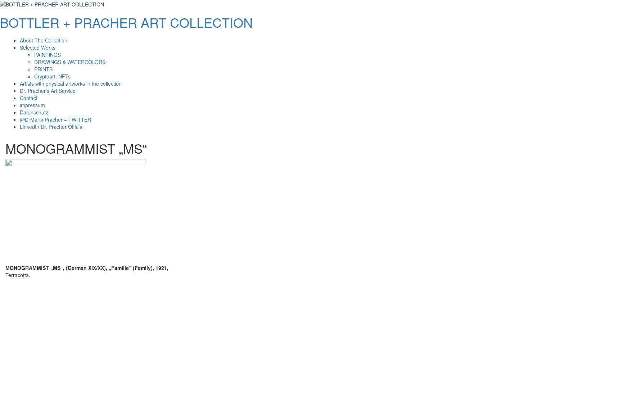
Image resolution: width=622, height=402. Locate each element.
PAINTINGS (47, 54)
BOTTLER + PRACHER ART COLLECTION (126, 22)
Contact (28, 97)
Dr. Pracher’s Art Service (48, 90)
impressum (32, 105)
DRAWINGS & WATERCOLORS (69, 62)
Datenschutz (34, 112)
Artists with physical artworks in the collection (71, 83)
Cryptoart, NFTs (52, 76)
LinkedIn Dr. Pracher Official (52, 126)
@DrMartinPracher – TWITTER (55, 119)
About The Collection (43, 40)
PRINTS (43, 69)
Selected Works (37, 47)
